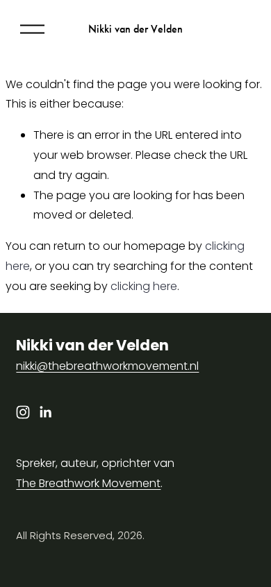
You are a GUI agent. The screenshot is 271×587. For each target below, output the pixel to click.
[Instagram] (23, 412)
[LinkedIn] (45, 412)
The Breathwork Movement (88, 483)
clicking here (143, 286)
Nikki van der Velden (135, 28)
